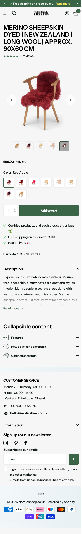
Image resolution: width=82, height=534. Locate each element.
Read (11, 308)
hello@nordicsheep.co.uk (28, 413)
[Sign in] (67, 13)
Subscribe (70, 459)
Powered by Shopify (59, 502)
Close (39, 425)
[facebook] (25, 443)
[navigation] (5, 3)
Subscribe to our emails (20, 450)
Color (15, 172)
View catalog (6, 13)
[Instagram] (5, 443)
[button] (16, 207)
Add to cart (49, 210)
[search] (14, 13)
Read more (63, 3)
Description (13, 269)
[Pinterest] (16, 443)
